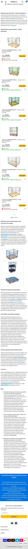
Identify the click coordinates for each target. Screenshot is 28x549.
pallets (15, 357)
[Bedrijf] (14, 533)
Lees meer (22, 56)
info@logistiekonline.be (7, 383)
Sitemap (20, 546)
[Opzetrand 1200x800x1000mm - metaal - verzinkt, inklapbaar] (14, 41)
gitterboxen (13, 234)
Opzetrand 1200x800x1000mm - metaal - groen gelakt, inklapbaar (13, 80)
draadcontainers (5, 234)
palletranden (4, 235)
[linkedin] (16, 523)
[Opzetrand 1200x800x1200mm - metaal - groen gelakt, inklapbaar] (14, 131)
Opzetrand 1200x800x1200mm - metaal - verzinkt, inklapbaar (12, 200)
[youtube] (12, 523)
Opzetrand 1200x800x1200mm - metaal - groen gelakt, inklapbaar (13, 140)
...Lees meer (13, 25)
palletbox (5, 239)
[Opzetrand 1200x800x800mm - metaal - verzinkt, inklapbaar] (14, 161)
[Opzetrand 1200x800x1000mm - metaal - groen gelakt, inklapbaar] (14, 71)
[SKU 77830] (12, 273)
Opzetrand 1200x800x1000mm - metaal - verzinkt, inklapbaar (12, 50)
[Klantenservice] (14, 530)
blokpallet (19, 299)
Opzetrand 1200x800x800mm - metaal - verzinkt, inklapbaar (14, 170)
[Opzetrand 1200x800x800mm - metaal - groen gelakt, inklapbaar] (14, 101)
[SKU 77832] (12, 260)
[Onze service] (14, 526)
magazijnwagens (22, 357)
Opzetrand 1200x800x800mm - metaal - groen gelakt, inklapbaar (13, 110)
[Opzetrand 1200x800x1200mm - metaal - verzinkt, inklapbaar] (14, 191)
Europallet (12, 299)
